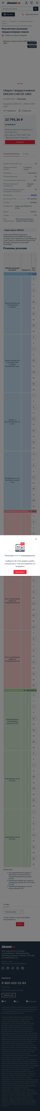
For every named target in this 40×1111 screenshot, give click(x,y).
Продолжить (20, 572)
